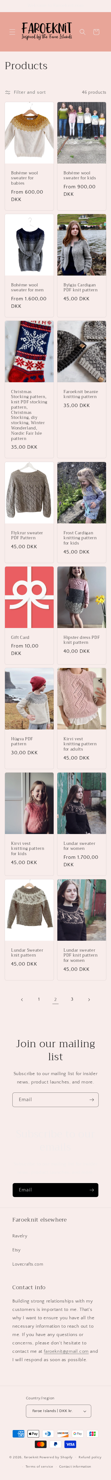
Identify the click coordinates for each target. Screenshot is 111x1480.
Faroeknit (31, 1457)
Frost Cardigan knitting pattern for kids (80, 538)
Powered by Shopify (56, 1457)
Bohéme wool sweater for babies (24, 178)
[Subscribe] (91, 1099)
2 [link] (55, 999)
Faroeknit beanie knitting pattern (81, 394)
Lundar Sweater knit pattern (27, 953)
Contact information (75, 1467)
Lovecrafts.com (27, 1264)
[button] (12, 32)
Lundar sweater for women (79, 846)
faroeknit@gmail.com (66, 1351)
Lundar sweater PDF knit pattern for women (81, 955)
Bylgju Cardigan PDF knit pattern (81, 288)
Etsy (16, 1250)
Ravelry (19, 1236)
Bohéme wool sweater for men (27, 288)
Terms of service (39, 1467)
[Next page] (89, 1000)
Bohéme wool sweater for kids (80, 176)
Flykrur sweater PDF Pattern (27, 535)
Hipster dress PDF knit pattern (82, 640)
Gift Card (20, 637)
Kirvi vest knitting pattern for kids (27, 848)
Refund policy (90, 1457)
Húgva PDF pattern (22, 741)
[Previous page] (22, 1000)
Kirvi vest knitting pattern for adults (80, 744)
